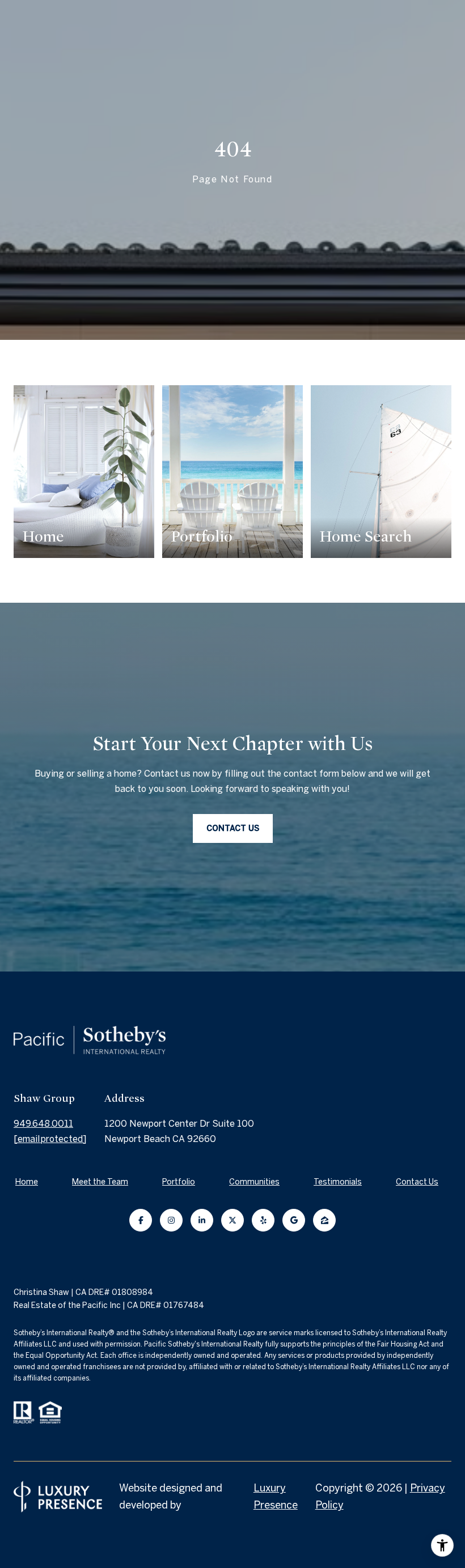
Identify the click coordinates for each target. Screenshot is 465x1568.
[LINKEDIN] (202, 1220)
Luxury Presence (275, 1496)
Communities (254, 1181)
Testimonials (338, 1181)
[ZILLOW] (324, 1220)
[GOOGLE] (293, 1220)
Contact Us (417, 1181)
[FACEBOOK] (140, 1220)
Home (26, 1181)
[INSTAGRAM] (171, 1220)
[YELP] (263, 1220)
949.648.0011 (43, 1123)
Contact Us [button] (232, 828)
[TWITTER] (232, 1220)
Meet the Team (100, 1181)
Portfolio (178, 1181)
